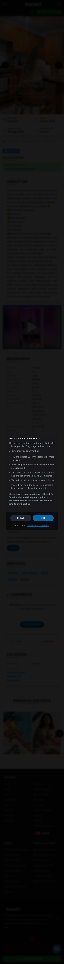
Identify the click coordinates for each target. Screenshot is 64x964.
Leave (21, 518)
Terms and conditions (38, 525)
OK (43, 518)
